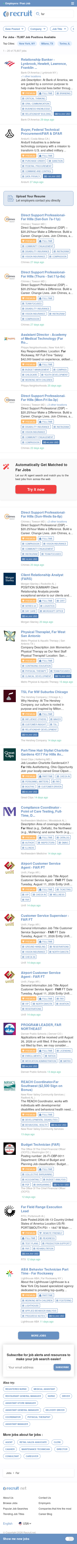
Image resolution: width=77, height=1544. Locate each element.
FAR (58, 781)
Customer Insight (35, 724)
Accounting (32, 1179)
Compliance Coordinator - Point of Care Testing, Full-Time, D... (41, 811)
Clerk (57, 1442)
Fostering (65, 1300)
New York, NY (27, 43)
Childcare (31, 374)
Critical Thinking (35, 98)
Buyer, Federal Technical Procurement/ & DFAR (41, 131)
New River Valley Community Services (42, 1094)
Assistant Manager (16, 1424)
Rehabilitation (44, 1248)
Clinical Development (38, 676)
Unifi (23, 872)
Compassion (59, 256)
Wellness (58, 894)
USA (26, 1523)
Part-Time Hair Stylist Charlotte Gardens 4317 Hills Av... (45, 752)
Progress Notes (35, 1315)
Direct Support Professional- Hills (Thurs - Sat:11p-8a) (43, 274)
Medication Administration (40, 1061)
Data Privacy (32, 176)
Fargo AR (33, 872)
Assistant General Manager (22, 1410)
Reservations (61, 946)
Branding (65, 93)
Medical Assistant (44, 1389)
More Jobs (38, 1335)
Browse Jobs (10, 1503)
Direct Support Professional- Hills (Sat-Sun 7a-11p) (43, 217)
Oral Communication (37, 103)
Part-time (47, 776)
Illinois (29, 847)
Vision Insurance (35, 256)
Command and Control (38, 171)
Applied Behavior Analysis (40, 1310)
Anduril (25, 138)
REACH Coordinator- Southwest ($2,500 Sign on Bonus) (41, 1085)
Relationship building (38, 113)
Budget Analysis (56, 1179)
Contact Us (45, 1497)
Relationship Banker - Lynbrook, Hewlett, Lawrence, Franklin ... (44, 63)
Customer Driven (51, 786)
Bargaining (43, 1184)
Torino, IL (65, 43)
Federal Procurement (38, 166)
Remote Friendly (52, 1233)
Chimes (25, 224)
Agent (9, 1442)
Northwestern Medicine (34, 820)
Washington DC (41, 1152)
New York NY (56, 347)
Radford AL (27, 1097)
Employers (45, 1503)
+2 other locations (57, 521)
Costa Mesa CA (40, 138)
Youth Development (56, 374)
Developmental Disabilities (41, 1119)
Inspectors (48, 842)
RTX (23, 1216)
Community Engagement (39, 246)
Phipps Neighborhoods (34, 347)
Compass (61, 369)
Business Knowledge (37, 108)
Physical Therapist (39, 1417)
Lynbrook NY (49, 72)
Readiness (49, 1238)
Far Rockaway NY (51, 1278)
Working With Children (38, 379)
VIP (27, 894)
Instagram (63, 251)
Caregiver (32, 1456)
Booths (29, 786)
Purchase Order (35, 160)
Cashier (10, 1449)
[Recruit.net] (18, 13)
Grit (62, 600)
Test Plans (31, 1243)
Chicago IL (55, 697)
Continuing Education (38, 665)
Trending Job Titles (13, 1514)
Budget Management (37, 369)
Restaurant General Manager (23, 1396)
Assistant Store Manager (20, 1403)
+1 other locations (31, 76)
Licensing (65, 1050)
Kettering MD (43, 759)
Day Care (30, 611)
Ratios (52, 1055)
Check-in (65, 776)
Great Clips (27, 759)
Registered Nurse (16, 1389)
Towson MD (38, 224)
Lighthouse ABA (30, 1278)
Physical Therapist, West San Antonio (43, 633)
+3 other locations (57, 404)
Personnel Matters (36, 781)
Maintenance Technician (36, 1449)
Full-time (47, 93)
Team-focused (33, 303)
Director (62, 1449)
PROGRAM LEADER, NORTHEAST (41, 1026)
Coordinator (13, 1417)
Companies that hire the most (55, 1508)
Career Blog (45, 1514)
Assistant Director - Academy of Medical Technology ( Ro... (44, 338)
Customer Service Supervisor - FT (45, 917)
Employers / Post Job (17, 3)
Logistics (49, 605)
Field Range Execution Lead (41, 1208)
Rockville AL (48, 583)
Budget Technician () (40, 1144)
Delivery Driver (55, 1410)
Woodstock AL (57, 820)
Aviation (64, 1003)
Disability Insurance (37, 251)
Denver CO (55, 1033)
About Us (8, 1497)
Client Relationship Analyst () (42, 576)
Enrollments (33, 1055)
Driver (66, 1396)
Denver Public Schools (33, 1033)
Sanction (57, 160)
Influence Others (35, 719)
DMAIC (65, 842)
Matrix (67, 1061)
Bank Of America (30, 72)
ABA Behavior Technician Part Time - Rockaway (44, 1271)
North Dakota (60, 951)
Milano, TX (47, 43)
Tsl (55, 724)
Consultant (12, 1456)
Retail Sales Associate (33, 1442)
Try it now (36, 489)
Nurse (51, 1396)
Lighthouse (32, 1305)
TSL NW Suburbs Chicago (44, 691)
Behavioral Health (36, 1124)
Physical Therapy (35, 671)
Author (29, 842)
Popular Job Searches (15, 1508)
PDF (27, 1184)
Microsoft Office (53, 611)
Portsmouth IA (36, 1216)
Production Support (57, 1243)
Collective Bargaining (38, 1174)
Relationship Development (41, 729)
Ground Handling (35, 946)
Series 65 (30, 605)
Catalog (64, 837)
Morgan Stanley (30, 583)
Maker (57, 719)
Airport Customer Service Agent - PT (41, 865)
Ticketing (65, 889)
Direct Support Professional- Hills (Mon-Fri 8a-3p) (43, 397)
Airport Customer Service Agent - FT (41, 974)
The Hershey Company (34, 697)
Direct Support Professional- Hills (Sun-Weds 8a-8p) (43, 514)
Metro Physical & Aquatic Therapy (40, 640)
